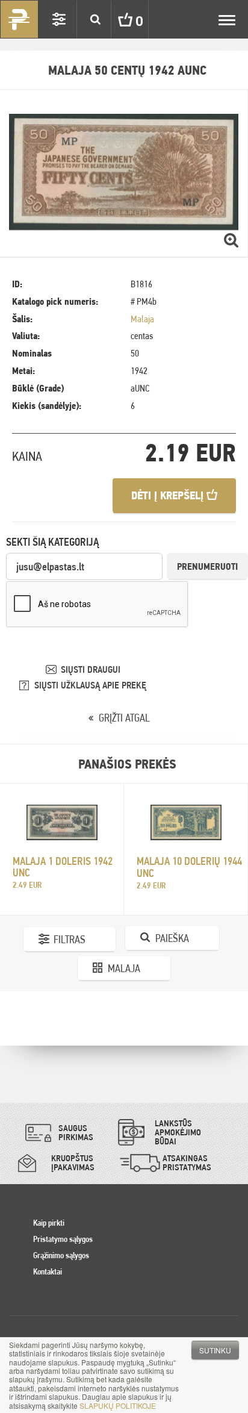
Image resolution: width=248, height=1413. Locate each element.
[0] (116, 19)
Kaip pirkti (48, 1222)
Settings (59, 19)
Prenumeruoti (207, 566)
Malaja (142, 319)
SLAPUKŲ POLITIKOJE (117, 1405)
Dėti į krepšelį (168, 495)
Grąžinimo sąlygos (61, 1255)
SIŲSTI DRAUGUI (90, 669)
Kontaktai (47, 1271)
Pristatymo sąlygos (63, 1239)
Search (95, 19)
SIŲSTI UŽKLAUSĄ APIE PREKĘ (90, 685)
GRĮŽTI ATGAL (124, 717)
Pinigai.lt (19, 19)
